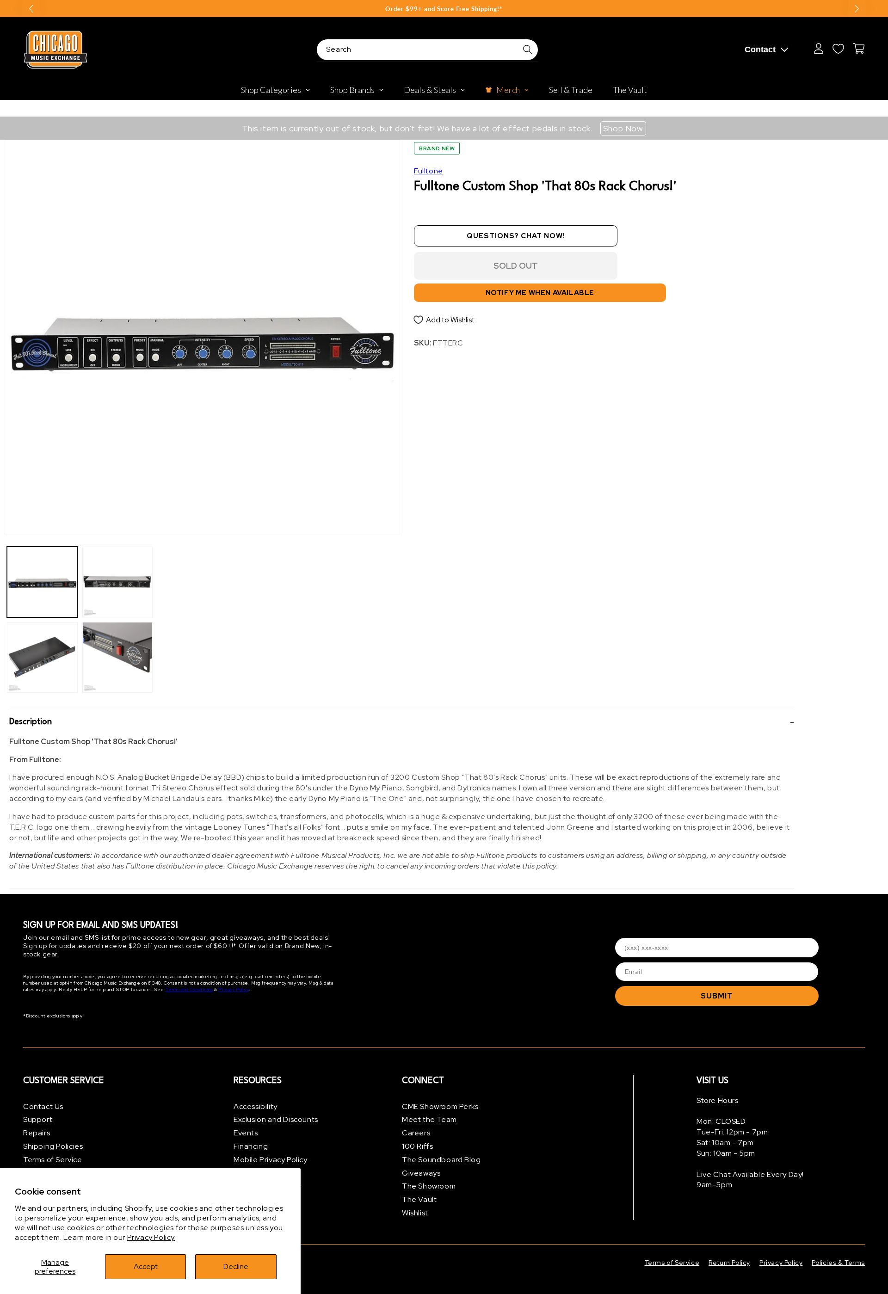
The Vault (419, 1200)
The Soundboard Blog (441, 1160)
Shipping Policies (53, 1146)
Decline (235, 1266)
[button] (402, 722)
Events (246, 1133)
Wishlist (415, 1213)
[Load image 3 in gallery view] (117, 582)
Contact (760, 49)
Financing (251, 1146)
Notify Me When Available (540, 292)
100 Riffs (417, 1146)
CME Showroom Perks (440, 1106)
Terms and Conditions (189, 990)
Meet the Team (429, 1120)
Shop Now (623, 128)
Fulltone (428, 171)
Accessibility (256, 1106)
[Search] (528, 49)
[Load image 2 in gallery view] (42, 657)
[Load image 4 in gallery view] (117, 657)
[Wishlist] (838, 48)
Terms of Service (52, 1160)
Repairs (36, 1133)
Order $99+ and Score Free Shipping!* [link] (444, 8)
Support (37, 1120)
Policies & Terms (838, 1262)
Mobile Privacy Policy (271, 1160)
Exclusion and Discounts (276, 1120)
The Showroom (429, 1186)
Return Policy (729, 1262)
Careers (416, 1133)
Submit (717, 996)
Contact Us (43, 1106)
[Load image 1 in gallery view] (42, 582)
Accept (146, 1266)
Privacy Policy (151, 1237)
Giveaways (421, 1173)
